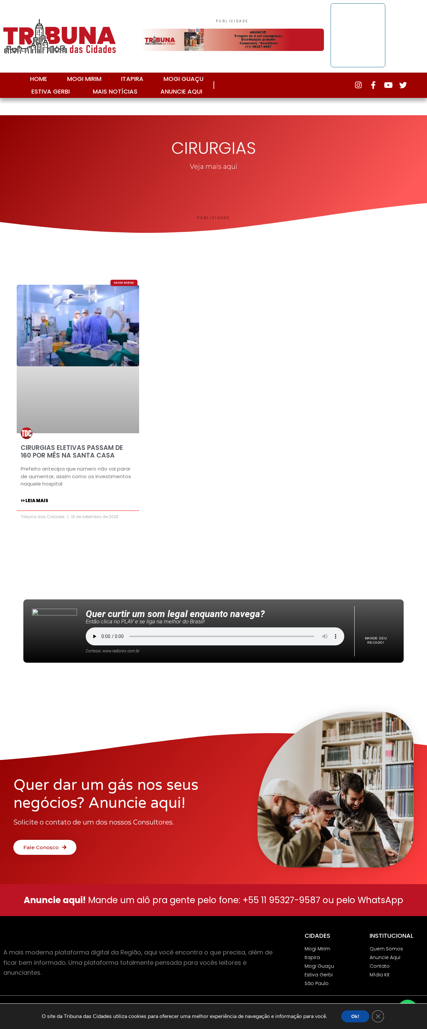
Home (38, 79)
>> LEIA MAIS (34, 501)
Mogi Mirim (84, 79)
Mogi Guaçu (183, 79)
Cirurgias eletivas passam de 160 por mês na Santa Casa (72, 451)
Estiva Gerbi (50, 91)
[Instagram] (358, 85)
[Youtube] (388, 85)
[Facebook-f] (373, 85)
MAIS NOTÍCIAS (115, 91)
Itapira (132, 79)
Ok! (355, 1016)
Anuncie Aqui (181, 91)
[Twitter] (403, 85)
